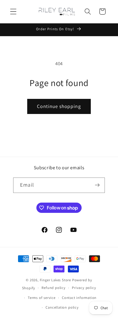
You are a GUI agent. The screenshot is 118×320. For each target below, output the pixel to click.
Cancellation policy (62, 307)
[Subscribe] (97, 185)
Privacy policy (84, 287)
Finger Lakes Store (56, 280)
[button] (13, 11)
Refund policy (53, 287)
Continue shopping (59, 106)
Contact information (79, 297)
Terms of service (42, 297)
